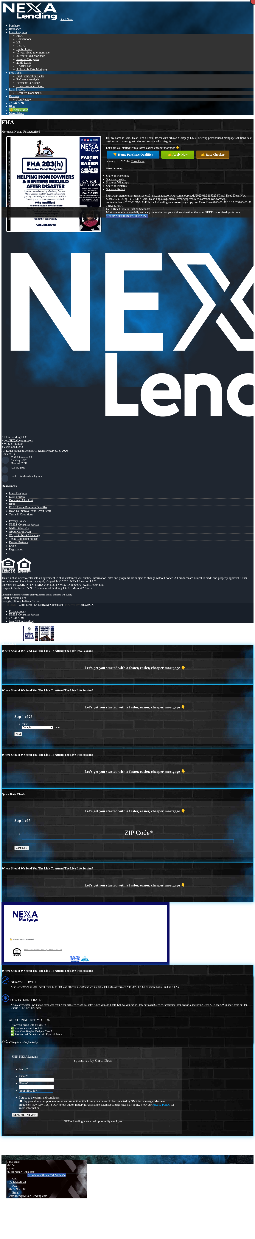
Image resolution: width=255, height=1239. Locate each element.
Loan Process (17, 496)
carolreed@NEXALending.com (26, 476)
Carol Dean (137, 161)
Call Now (66, 19)
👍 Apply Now (178, 154)
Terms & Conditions (21, 514)
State (25, 723)
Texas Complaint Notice (23, 538)
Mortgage (7, 131)
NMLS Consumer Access (24, 524)
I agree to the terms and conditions (39, 1097)
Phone (23, 1083)
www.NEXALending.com (17, 440)
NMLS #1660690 (12, 443)
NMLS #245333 (19, 528)
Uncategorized (31, 131)
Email (23, 1076)
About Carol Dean (20, 531)
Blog (12, 503)
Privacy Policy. (161, 1104)
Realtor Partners (18, 542)
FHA (7, 122)
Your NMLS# (28, 1090)
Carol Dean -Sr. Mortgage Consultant (41, 604)
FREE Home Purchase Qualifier (28, 507)
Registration (16, 549)
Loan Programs (18, 493)
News (17, 131)
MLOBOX (87, 604)
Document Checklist (21, 500)
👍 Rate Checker (213, 154)
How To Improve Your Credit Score (30, 510)
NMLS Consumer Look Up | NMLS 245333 (43, 949)
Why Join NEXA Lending (24, 535)
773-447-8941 (18, 467)
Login (12, 545)
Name (23, 1069)
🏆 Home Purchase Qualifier (133, 154)
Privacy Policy (17, 521)
